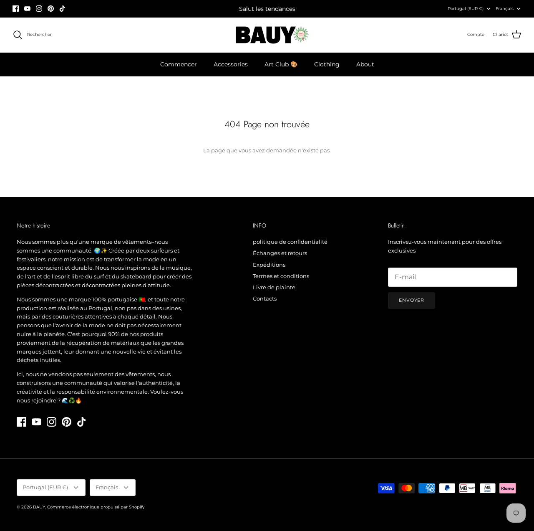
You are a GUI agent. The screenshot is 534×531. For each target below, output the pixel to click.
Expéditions (269, 264)
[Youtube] (27, 8)
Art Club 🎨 (280, 64)
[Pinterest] (51, 8)
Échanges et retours (280, 253)
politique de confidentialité (290, 241)
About (365, 64)
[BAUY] (267, 35)
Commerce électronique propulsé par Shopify (95, 507)
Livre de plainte (274, 287)
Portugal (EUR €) (466, 8)
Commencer (178, 64)
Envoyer (411, 300)
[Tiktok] (62, 8)
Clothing (327, 64)
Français (505, 8)
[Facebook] (16, 8)
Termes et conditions (281, 276)
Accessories (231, 64)
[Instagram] (39, 8)
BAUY (39, 507)
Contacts (265, 298)
